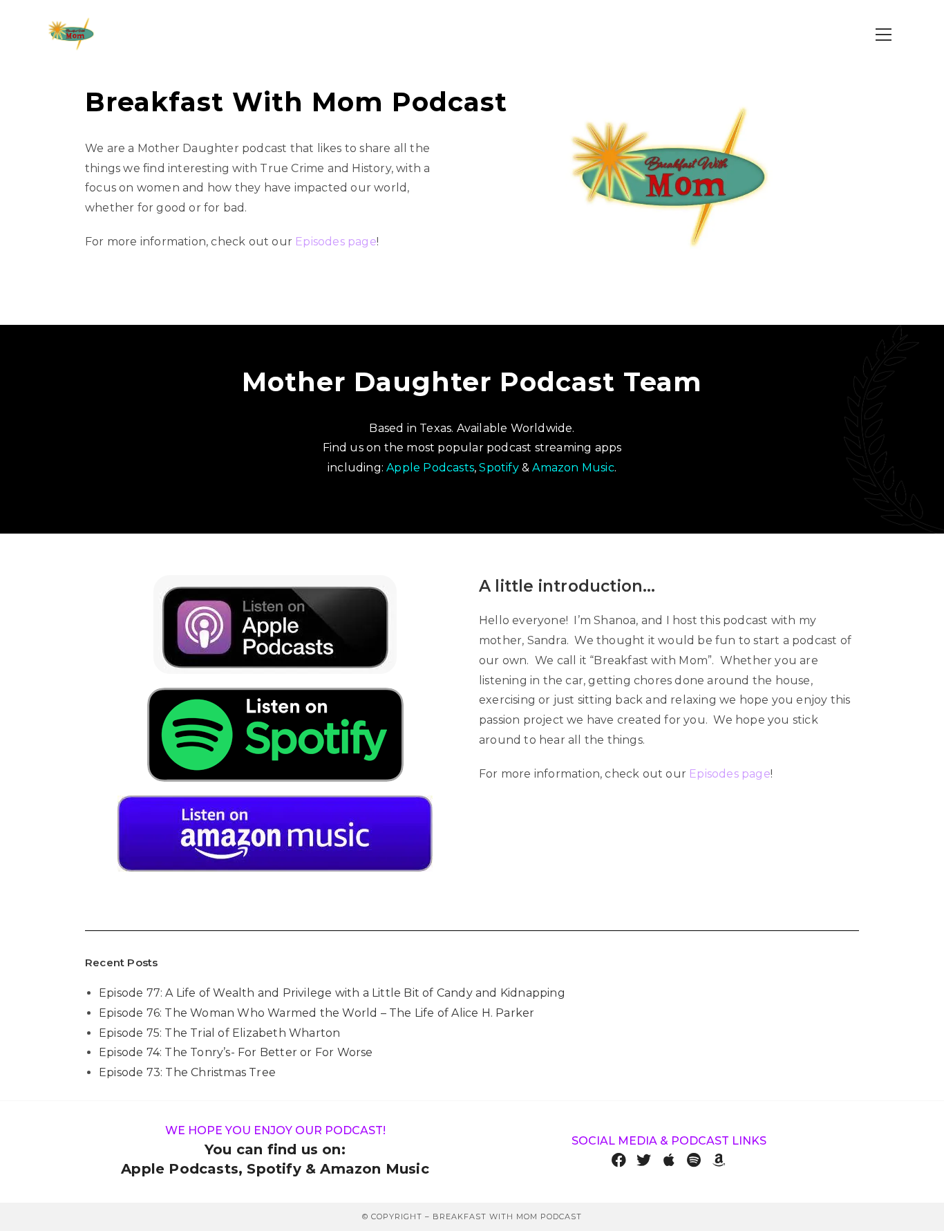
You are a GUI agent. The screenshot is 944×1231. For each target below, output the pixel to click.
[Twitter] (643, 1160)
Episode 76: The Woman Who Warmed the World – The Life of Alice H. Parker (316, 1012)
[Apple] (669, 1160)
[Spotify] (694, 1160)
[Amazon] (719, 1160)
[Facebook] (619, 1160)
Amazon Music (573, 467)
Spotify (498, 467)
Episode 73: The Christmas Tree (187, 1072)
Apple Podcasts (430, 467)
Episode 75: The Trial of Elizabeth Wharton (219, 1033)
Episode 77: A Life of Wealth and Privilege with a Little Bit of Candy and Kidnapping (332, 992)
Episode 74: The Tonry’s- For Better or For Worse (236, 1052)
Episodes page (336, 241)
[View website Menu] (884, 35)
